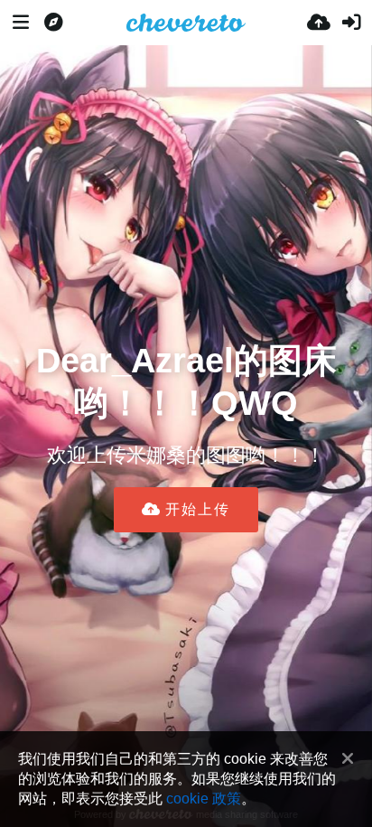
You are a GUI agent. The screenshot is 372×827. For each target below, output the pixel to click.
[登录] (351, 22)
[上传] (318, 22)
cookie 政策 (203, 798)
